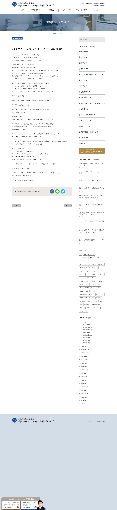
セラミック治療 (91, 274)
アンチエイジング (98, 261)
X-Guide (82, 261)
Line (57, 191)
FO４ (97, 257)
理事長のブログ (18, 38)
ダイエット (101, 274)
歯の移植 (91, 297)
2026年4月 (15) (87, 335)
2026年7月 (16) (87, 327)
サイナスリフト (93, 267)
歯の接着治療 (83, 297)
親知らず (82, 308)
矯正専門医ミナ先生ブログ (88, 132)
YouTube (89, 261)
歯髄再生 (90, 301)
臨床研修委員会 (96, 304)
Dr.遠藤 (92, 257)
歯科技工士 (83, 301)
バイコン (100, 281)
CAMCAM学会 (84, 257)
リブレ (81, 291)
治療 (96, 301)
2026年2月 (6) (87, 340)
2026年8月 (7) (87, 324)
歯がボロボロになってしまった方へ (92, 103)
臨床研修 (86, 304)
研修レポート (84, 51)
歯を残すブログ (84, 92)
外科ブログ (83, 86)
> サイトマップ (101, 419)
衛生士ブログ (84, 80)
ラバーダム (97, 287)
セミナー (82, 274)
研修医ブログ (84, 69)
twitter (63, 191)
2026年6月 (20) (87, 330)
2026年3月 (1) (87, 337)
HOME (54, 33)
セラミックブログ (85, 97)
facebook (52, 191)
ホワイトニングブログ (87, 115)
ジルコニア (97, 271)
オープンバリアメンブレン (96, 264)
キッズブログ (84, 138)
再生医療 (92, 291)
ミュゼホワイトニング (86, 287)
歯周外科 (98, 297)
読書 (88, 308)
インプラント (83, 264)
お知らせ (82, 143)
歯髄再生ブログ (84, 109)
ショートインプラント (86, 271)
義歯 (81, 304)
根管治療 (91, 294)
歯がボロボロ (100, 294)
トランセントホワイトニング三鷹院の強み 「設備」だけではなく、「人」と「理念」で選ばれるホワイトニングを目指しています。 (91, 231)
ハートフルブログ (85, 120)
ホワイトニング (84, 284)
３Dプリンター (96, 308)
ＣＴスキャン (83, 311)
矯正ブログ (83, 63)
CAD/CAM (91, 254)
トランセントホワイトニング (87, 281)
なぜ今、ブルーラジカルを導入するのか (89, 180)
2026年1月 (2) (87, 342)
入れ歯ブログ (84, 57)
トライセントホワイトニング (87, 277)
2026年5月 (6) (87, 332)
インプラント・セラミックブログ (91, 74)
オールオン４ (83, 267)
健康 (87, 291)
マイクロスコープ (95, 284)
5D (80, 254)
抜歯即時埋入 (83, 294)
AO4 (85, 254)
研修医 (101, 301)
